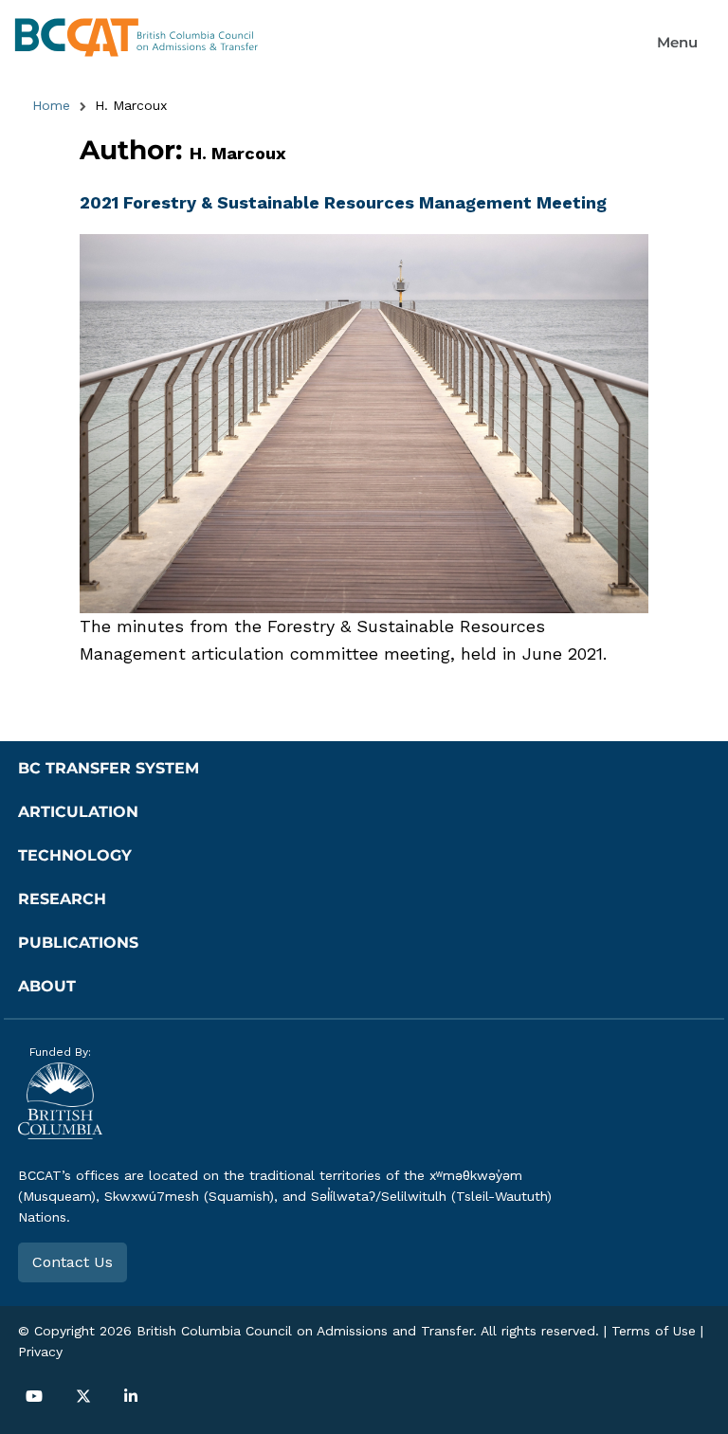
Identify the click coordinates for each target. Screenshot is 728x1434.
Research (62, 899)
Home (51, 105)
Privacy (40, 1351)
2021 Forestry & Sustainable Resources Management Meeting (343, 202)
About (47, 986)
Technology (75, 855)
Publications (78, 943)
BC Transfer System (108, 768)
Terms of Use (653, 1330)
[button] (677, 43)
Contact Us (72, 1262)
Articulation (78, 812)
